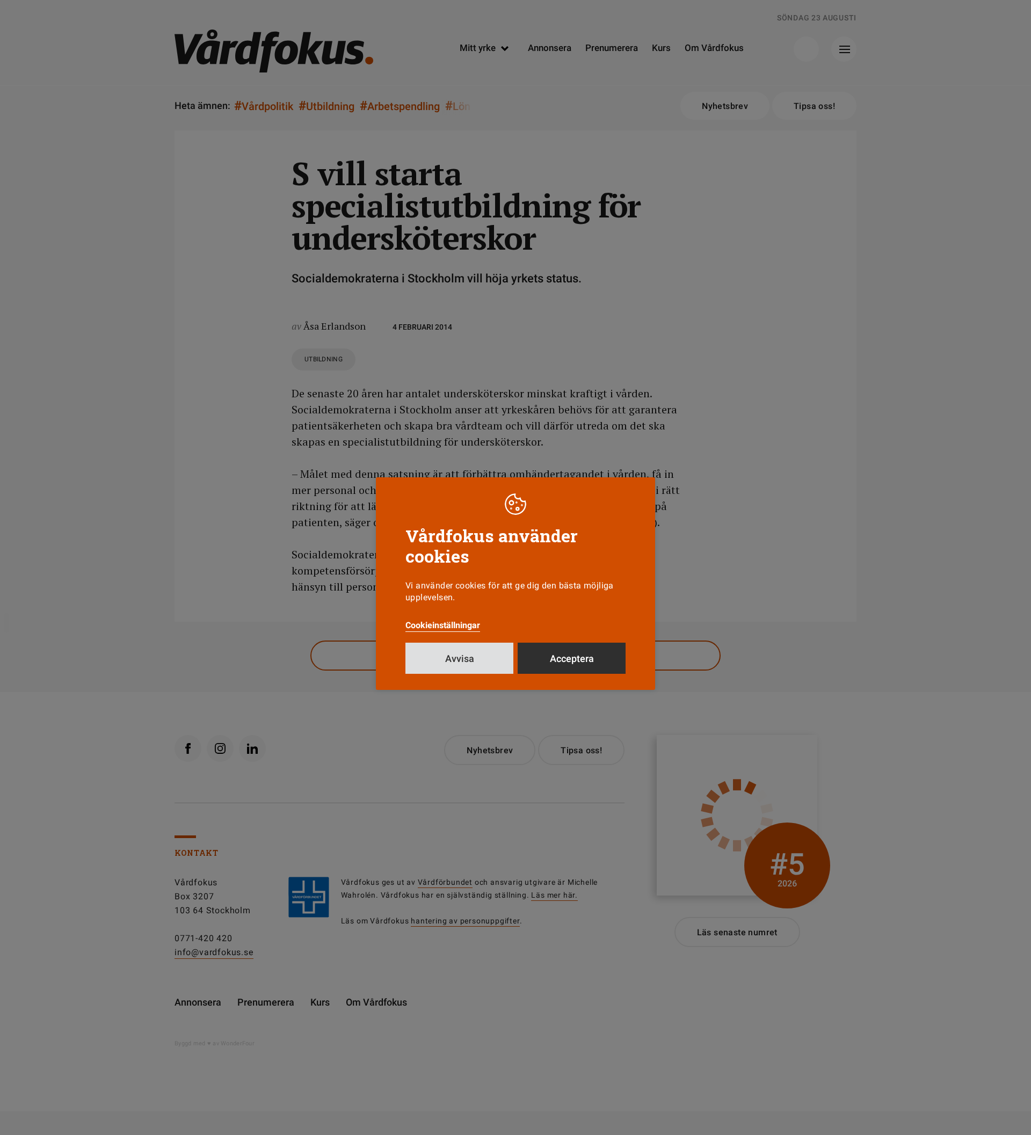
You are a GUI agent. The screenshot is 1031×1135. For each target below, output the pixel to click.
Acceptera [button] (572, 658)
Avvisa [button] (459, 658)
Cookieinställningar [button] (442, 625)
